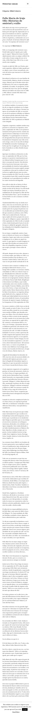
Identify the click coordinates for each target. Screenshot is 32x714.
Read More (16, 712)
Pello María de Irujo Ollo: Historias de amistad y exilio (13, 21)
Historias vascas (10, 3)
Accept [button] (25, 709)
